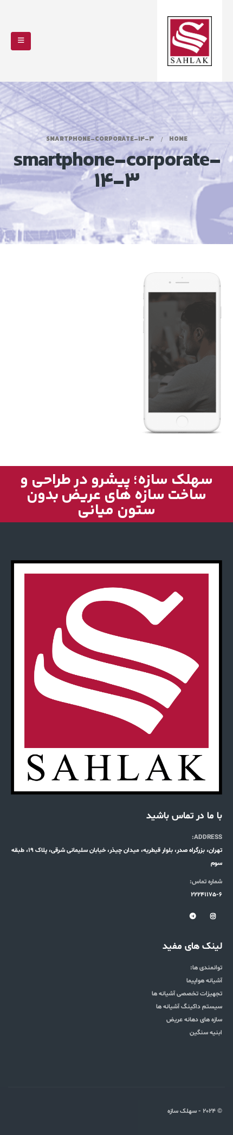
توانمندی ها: (206, 967)
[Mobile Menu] (21, 41)
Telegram (193, 916)
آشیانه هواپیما (204, 980)
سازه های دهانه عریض (194, 1019)
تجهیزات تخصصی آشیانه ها (187, 993)
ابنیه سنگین (206, 1032)
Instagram (213, 916)
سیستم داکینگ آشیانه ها (189, 1006)
